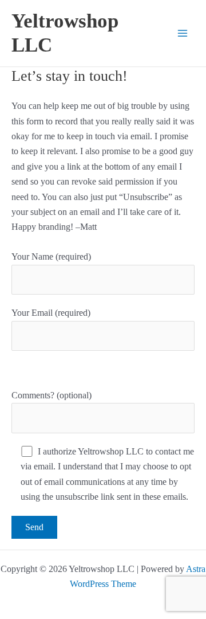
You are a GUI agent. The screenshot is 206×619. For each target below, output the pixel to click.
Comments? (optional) (51, 395)
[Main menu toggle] (183, 33)
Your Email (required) (50, 313)
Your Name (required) (51, 256)
